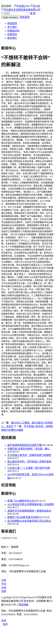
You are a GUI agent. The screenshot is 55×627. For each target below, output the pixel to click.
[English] (35, 6)
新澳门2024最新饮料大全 (20, 500)
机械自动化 (13, 30)
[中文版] (19, 6)
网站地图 (23, 604)
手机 (3, 584)
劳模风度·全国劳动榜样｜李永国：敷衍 (28, 448)
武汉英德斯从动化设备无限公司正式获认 (29, 521)
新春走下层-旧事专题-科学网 (22, 517)
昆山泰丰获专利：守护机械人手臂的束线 (29, 461)
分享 (3, 580)
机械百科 (12, 34)
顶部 (3, 591)
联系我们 (12, 38)
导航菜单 (24, 17)
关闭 (5, 624)
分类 (3, 587)
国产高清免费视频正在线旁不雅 (24, 445)
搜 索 (33, 13)
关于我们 (12, 27)
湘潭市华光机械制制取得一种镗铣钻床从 (29, 511)
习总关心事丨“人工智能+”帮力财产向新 (28, 468)
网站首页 (12, 23)
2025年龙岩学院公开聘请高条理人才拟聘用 (30, 504)
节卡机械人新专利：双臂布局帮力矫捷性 (29, 455)
